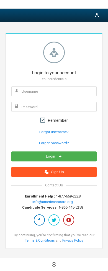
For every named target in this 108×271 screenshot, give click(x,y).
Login (51, 156)
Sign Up (57, 172)
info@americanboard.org (52, 202)
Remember (58, 120)
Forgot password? (54, 143)
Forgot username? (54, 132)
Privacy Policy (72, 240)
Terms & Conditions (40, 240)
